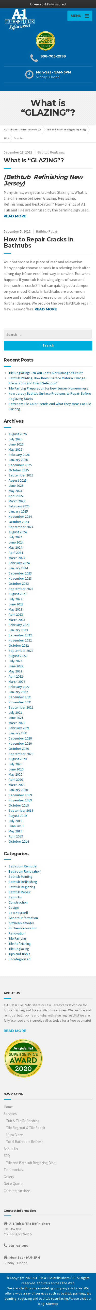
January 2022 (18, 692)
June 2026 (16, 444)
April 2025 (16, 496)
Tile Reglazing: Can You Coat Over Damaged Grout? (46, 373)
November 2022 (20, 640)
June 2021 (16, 717)
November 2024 (20, 516)
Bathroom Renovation (25, 871)
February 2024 (19, 563)
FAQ (7, 1155)
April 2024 (16, 552)
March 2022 (17, 681)
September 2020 (21, 754)
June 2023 (16, 604)
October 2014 (19, 841)
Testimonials (13, 1169)
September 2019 (21, 810)
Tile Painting (17, 938)
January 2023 (18, 630)
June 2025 (16, 485)
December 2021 (20, 697)
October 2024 (19, 521)
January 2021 (18, 733)
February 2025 (19, 506)
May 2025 (15, 490)
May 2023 (15, 609)
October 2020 (19, 748)
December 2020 (20, 738)
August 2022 (18, 656)
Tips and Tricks (19, 954)
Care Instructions (17, 1190)
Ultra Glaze (14, 1134)
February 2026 (19, 454)
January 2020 (18, 790)
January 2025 (18, 511)
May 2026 (15, 449)
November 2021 (20, 702)
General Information (23, 918)
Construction (18, 902)
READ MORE (15, 1031)
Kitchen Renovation (23, 928)
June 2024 (16, 542)
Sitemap (52, 1303)
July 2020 (15, 764)
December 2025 (20, 465)
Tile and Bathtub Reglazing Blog (31, 1162)
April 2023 (16, 614)
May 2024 (15, 547)
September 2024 (21, 527)
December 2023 (20, 573)
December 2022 (20, 635)
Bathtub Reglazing (51, 152)
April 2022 (16, 676)
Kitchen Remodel (21, 923)
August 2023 (18, 594)
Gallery (9, 1176)
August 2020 (18, 759)
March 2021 (17, 723)
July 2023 (15, 599)
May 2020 (15, 774)
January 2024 (18, 568)
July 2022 (15, 661)
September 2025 (21, 475)
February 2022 (19, 686)
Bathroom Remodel (23, 866)
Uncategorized (20, 959)
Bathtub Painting (20, 876)
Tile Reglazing (19, 949)
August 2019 (18, 815)
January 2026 (18, 460)
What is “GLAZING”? (34, 160)
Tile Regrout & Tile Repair (25, 1127)
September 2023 (21, 588)
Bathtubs (15, 897)
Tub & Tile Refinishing (23, 1120)
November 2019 (20, 800)
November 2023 (20, 578)
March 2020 (17, 784)
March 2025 (17, 501)
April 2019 (16, 836)
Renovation (17, 933)
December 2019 (20, 795)
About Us (11, 1148)
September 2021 (21, 707)
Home (8, 1106)
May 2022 (15, 671)
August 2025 (18, 480)
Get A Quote (13, 1183)
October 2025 (19, 470)
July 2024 (15, 537)
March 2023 (17, 619)
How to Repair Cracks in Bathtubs (38, 242)
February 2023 (19, 625)
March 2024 (17, 558)
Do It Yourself (18, 912)
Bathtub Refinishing (23, 881)
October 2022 (19, 645)
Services (10, 1113)
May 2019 (15, 831)
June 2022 (16, 666)
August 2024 (18, 532)
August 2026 (18, 434)
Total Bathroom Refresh (25, 1141)
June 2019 (16, 826)
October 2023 (19, 583)
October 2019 (19, 805)
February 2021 (19, 728)
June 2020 (16, 769)
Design (14, 907)
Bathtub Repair (47, 231)
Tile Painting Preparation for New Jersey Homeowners (48, 388)
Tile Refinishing (20, 943)
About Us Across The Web (56, 1283)
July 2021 (15, 712)
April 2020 (16, 779)
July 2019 (15, 821)
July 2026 (15, 439)
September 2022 (21, 650)
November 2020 (20, 743)
